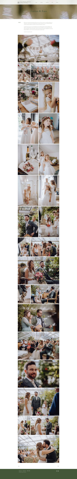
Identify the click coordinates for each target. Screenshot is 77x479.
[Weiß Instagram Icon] (58, 471)
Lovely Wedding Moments (25, 2)
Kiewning (26, 3)
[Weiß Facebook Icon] (56, 471)
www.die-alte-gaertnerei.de (28, 31)
